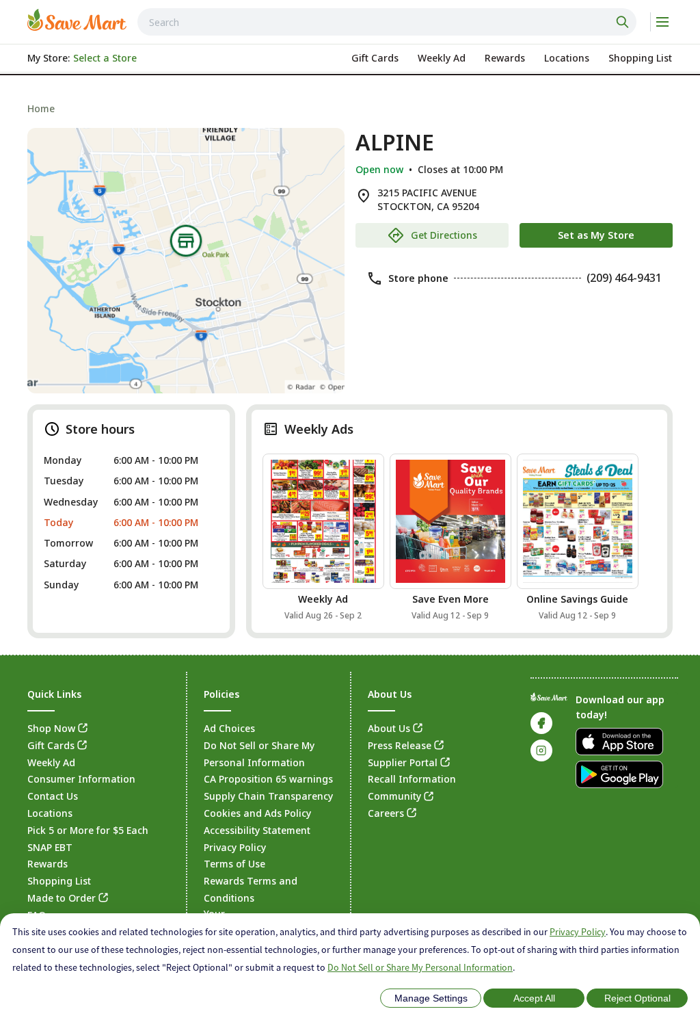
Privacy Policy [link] (235, 847)
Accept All (534, 998)
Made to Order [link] (61, 897)
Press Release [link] (399, 745)
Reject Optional (637, 998)
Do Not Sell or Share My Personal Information (420, 967)
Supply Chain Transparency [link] (268, 795)
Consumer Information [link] (81, 778)
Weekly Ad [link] (51, 762)
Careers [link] (386, 813)
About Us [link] (389, 728)
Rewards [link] (47, 863)
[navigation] (350, 108)
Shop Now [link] (51, 728)
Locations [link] (49, 813)
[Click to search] (624, 21)
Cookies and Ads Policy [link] (257, 813)
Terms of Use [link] (234, 863)
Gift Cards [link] (51, 745)
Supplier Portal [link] (403, 762)
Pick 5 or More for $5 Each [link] (87, 830)
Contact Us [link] (52, 795)
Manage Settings (431, 998)
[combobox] (386, 22)
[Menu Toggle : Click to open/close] (661, 21)
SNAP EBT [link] (49, 847)
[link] (76, 20)
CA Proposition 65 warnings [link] (268, 778)
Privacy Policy (578, 932)
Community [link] (394, 795)
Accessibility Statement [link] (257, 830)
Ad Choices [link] (229, 728)
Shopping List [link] (59, 880)
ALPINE (394, 142)
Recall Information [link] (412, 778)
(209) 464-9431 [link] (624, 277)
